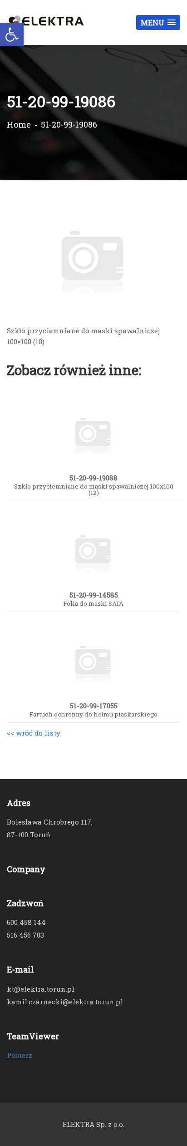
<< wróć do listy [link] (33, 732)
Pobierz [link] (19, 1055)
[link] (12, 34)
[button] (158, 22)
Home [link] (19, 124)
